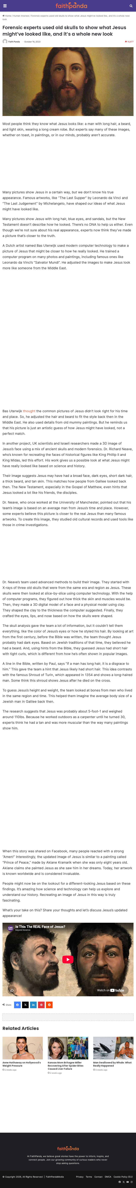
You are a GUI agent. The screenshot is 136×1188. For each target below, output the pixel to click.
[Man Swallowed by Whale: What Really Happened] (113, 1048)
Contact (98, 1176)
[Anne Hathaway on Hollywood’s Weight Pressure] (22, 1048)
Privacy (79, 1176)
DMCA (108, 1176)
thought (29, 411)
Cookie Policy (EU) (123, 1176)
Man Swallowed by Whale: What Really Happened (112, 1064)
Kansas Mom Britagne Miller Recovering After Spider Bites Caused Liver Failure (65, 1066)
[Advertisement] (68, 165)
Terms (89, 1176)
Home (7, 15)
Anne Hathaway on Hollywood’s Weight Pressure (21, 1064)
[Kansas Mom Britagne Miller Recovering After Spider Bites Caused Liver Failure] (68, 1048)
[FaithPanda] (71, 5)
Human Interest (21, 15)
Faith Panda (14, 41)
